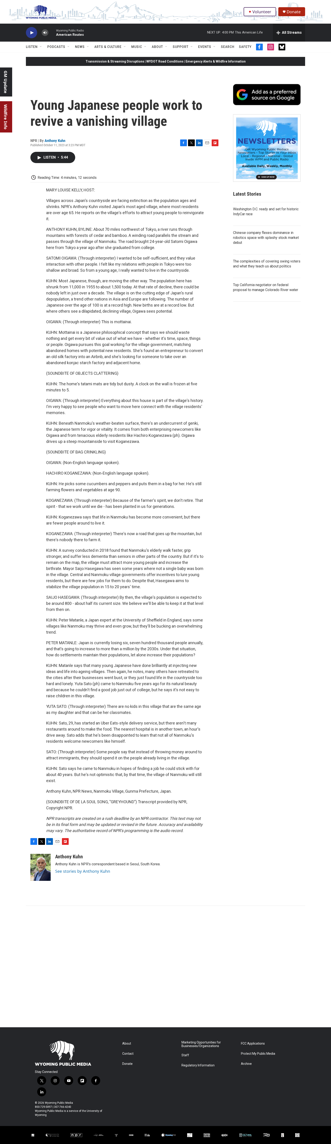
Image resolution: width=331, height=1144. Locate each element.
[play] (31, 32)
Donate (294, 11)
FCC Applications (253, 1043)
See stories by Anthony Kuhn (82, 871)
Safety (245, 47)
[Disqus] (165, 966)
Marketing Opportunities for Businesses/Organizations (201, 1044)
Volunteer (261, 11)
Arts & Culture (108, 47)
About (157, 47)
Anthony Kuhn (55, 140)
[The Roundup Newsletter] (266, 148)
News (80, 47)
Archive (246, 1063)
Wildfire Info (5, 116)
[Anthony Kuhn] (40, 867)
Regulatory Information (198, 1065)
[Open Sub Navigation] (41, 47)
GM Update (5, 82)
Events (204, 47)
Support (180, 47)
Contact (128, 1053)
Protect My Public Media (258, 1053)
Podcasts (56, 47)
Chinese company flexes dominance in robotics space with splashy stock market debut (266, 238)
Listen (32, 47)
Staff (185, 1055)
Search (227, 47)
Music (136, 47)
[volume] (45, 33)
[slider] (52, 32)
